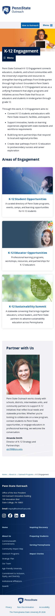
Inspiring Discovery (39, 527)
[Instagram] (4, 515)
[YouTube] (22, 515)
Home (4, 474)
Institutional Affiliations (12, 581)
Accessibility (44, 607)
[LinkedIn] (16, 515)
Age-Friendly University (12, 568)
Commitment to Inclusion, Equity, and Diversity (13, 574)
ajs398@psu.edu (14, 449)
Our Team (6, 563)
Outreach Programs (25, 474)
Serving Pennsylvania (40, 545)
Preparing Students (39, 536)
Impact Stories (37, 553)
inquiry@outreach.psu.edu (19, 508)
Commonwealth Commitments (9, 542)
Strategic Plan (8, 558)
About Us (12, 474)
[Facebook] (10, 515)
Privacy (9, 607)
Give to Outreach (30, 25)
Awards (5, 586)
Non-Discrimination (25, 607)
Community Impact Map (12, 548)
